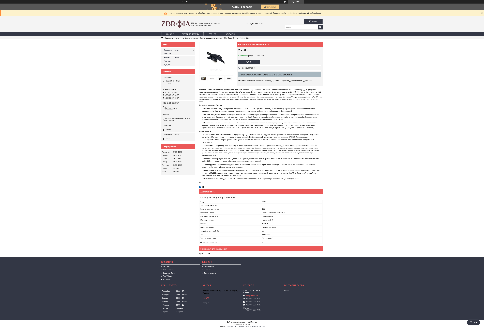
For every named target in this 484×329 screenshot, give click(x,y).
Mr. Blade (166, 279)
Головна (170, 34)
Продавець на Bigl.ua (242, 324)
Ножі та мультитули (190, 38)
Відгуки (167, 65)
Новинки (167, 54)
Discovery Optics (169, 273)
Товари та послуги (190, 34)
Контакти (230, 34)
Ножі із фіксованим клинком (211, 38)
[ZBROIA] (175, 28)
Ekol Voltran (167, 276)
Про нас (212, 34)
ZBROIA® (166, 267)
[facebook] (200, 187)
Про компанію (209, 267)
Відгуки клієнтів (210, 273)
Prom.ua (254, 322)
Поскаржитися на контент (235, 326)
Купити (249, 62)
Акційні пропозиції (171, 57)
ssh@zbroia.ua (170, 89)
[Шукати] (320, 27)
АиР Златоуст (168, 270)
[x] (203, 187)
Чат (475, 322)
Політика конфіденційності (255, 326)
